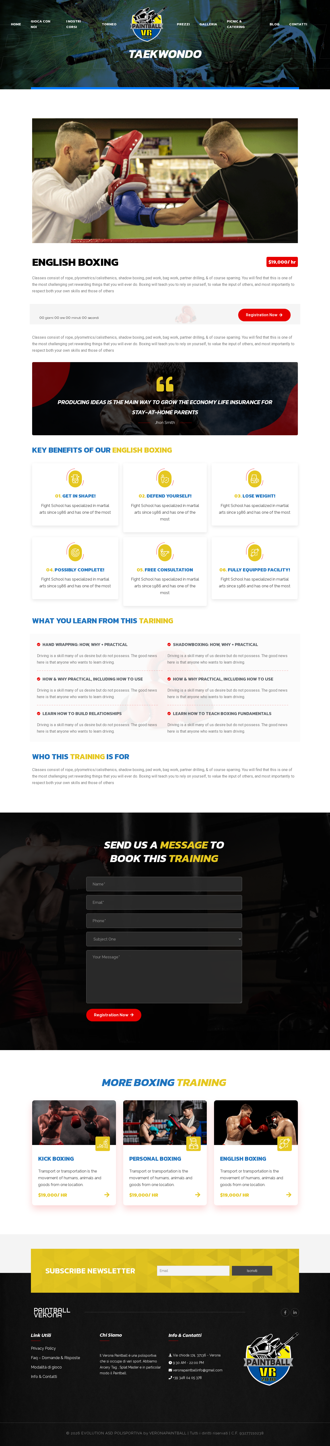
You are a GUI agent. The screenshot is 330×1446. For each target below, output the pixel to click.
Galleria (208, 24)
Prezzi (183, 24)
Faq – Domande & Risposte (55, 1357)
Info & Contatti (44, 1376)
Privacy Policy (43, 1348)
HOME (16, 24)
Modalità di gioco (46, 1367)
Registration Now (111, 1015)
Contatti (298, 24)
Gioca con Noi (40, 24)
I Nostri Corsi (73, 24)
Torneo (109, 24)
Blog (275, 24)
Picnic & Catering (236, 24)
